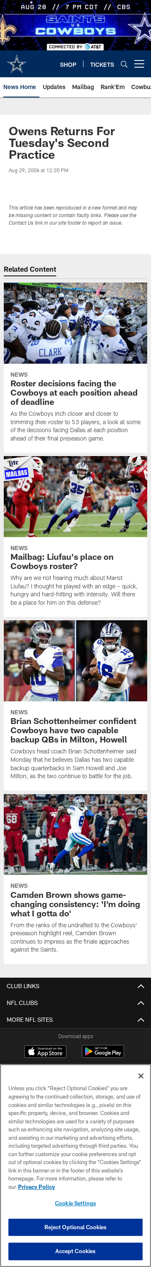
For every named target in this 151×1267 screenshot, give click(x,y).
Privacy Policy (36, 1186)
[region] (75, 1165)
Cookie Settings (75, 1203)
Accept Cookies (75, 1251)
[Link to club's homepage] (17, 60)
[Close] (141, 1076)
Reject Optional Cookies (75, 1227)
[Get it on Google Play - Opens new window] (103, 1055)
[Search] (124, 64)
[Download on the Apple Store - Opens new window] (45, 1052)
